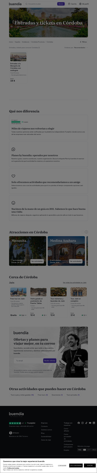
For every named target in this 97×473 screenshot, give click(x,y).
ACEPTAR (90, 465)
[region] (48, 465)
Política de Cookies (13, 468)
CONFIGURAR (62, 465)
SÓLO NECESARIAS (76, 465)
